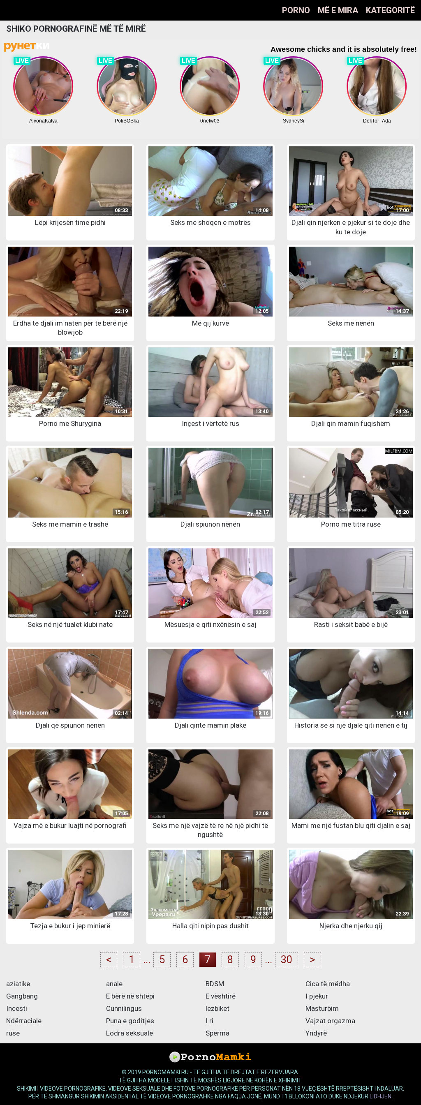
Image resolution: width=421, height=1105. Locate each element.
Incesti (16, 1008)
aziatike (18, 984)
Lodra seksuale (129, 1033)
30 (286, 960)
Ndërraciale (24, 1021)
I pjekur (316, 996)
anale (114, 984)
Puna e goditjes (130, 1021)
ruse (13, 1033)
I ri (209, 1021)
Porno (296, 10)
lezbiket (217, 1008)
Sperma (217, 1033)
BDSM (215, 984)
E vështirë (221, 996)
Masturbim (322, 1008)
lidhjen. (381, 1096)
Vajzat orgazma (330, 1021)
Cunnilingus (124, 1008)
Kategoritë (390, 10)
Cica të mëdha (327, 984)
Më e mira (338, 10)
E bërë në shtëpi (130, 996)
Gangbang (22, 996)
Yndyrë (316, 1033)
